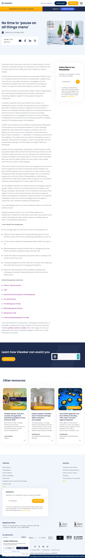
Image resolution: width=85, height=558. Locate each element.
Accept (22, 548)
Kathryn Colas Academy (12, 285)
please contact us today (17, 328)
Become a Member (46, 3)
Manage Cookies (16, 551)
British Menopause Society (13, 308)
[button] (81, 3)
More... (4, 486)
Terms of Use (55, 550)
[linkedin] (30, 40)
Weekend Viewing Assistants (71, 470)
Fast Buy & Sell (6, 484)
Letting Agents (6, 470)
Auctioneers (5, 478)
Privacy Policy (70, 96)
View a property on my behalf (71, 478)
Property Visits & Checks (70, 473)
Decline (9, 548)
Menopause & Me (10, 313)
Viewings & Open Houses (70, 467)
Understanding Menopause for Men (16, 318)
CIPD (5, 290)
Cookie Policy (46, 550)
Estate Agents (6, 467)
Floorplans (66, 475)
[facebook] (25, 40)
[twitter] (35, 40)
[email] (20, 40)
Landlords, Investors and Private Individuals (14, 481)
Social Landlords (7, 473)
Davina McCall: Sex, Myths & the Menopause (19, 295)
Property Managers (7, 475)
